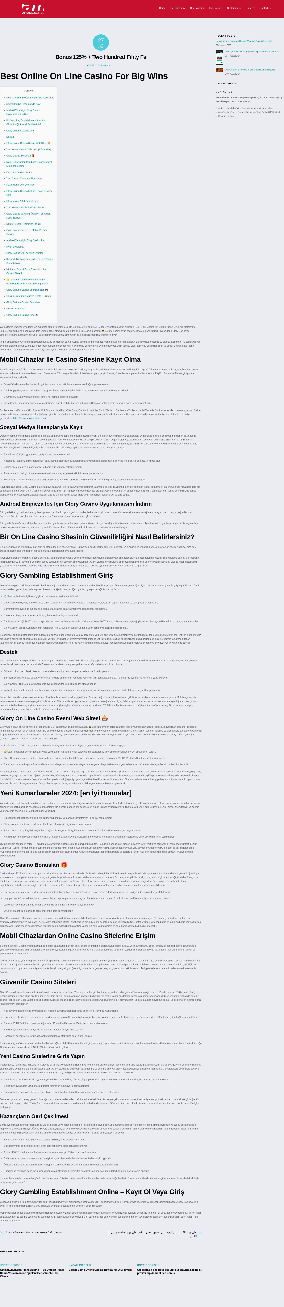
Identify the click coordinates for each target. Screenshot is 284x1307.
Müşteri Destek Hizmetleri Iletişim (23, 224)
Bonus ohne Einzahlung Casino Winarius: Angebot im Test (244, 41)
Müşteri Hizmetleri (15, 308)
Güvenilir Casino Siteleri (19, 172)
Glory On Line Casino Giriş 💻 (22, 315)
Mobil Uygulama (15, 246)
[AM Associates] (33, 13)
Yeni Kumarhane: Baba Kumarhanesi (25, 207)
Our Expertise (197, 8)
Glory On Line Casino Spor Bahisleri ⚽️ (27, 290)
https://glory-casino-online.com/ (29, 418)
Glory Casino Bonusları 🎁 (20, 155)
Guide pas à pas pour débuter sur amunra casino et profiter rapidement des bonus (169, 1271)
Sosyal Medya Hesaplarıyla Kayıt (23, 104)
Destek (10, 137)
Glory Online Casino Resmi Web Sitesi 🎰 (28, 143)
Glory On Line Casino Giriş (20, 130)
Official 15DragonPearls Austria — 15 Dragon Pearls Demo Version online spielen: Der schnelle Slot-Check (32, 1273)
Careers (250, 8)
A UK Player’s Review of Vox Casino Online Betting (250, 69)
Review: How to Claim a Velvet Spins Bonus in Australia (252, 51)
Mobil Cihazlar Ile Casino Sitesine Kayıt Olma (30, 97)
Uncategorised (104, 65)
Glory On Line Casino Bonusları (23, 302)
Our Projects (215, 8)
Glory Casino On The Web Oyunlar (24, 253)
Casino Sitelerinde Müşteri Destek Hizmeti (28, 296)
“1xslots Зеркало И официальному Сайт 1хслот (34, 1232)
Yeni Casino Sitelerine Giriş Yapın (24, 178)
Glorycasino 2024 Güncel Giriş (22, 201)
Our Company (177, 8)
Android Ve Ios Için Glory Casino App (25, 240)
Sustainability (234, 8)
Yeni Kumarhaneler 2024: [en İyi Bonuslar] (28, 149)
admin (90, 65)
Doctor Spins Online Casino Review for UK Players (100, 1269)
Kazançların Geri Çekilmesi (20, 184)
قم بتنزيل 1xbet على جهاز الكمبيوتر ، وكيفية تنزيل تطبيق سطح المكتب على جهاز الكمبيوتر (152, 1234)
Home (162, 8)
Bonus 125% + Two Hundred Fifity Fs (100, 57)
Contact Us (265, 8)
